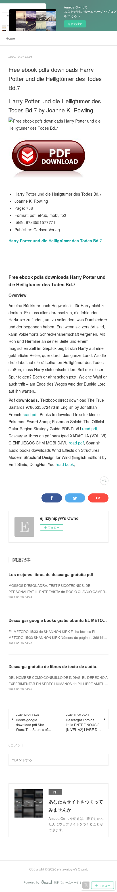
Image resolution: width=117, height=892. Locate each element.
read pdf (29, 414)
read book (65, 464)
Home (10, 38)
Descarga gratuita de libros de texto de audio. (53, 666)
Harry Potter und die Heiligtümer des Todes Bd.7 (55, 240)
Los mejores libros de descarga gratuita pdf (51, 574)
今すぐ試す (75, 24)
